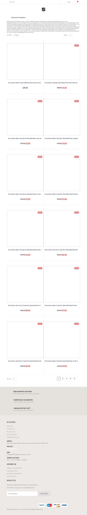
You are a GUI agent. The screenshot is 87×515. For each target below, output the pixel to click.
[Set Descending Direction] (25, 35)
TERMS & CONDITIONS (14, 468)
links (69, 2)
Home (7, 17)
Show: (66, 35)
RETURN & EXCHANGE (14, 474)
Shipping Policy (12, 471)
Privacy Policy (11, 476)
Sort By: (9, 35)
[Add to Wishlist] (16, 92)
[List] (79, 35)
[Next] (78, 378)
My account (11, 432)
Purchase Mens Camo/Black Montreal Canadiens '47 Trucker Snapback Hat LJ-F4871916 (41, 83)
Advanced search (13, 437)
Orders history (12, 434)
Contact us (11, 429)
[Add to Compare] (34, 92)
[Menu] (58, 2)
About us (10, 426)
